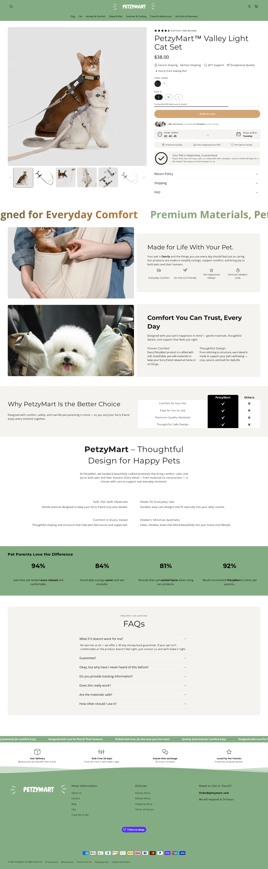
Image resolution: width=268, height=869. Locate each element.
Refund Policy (143, 798)
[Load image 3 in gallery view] (66, 177)
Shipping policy (102, 862)
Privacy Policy (142, 793)
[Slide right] (144, 177)
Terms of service (84, 862)
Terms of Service (144, 809)
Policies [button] (141, 786)
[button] (11, 6)
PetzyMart (19, 862)
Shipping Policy (143, 804)
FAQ (73, 809)
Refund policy (67, 862)
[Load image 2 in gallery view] (44, 177)
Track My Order (80, 814)
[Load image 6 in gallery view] (129, 177)
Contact (75, 798)
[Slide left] (10, 177)
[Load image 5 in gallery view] (108, 177)
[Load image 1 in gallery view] (23, 177)
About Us (76, 793)
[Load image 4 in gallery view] (87, 177)
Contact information (121, 862)
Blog (73, 804)
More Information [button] (84, 786)
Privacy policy (51, 862)
